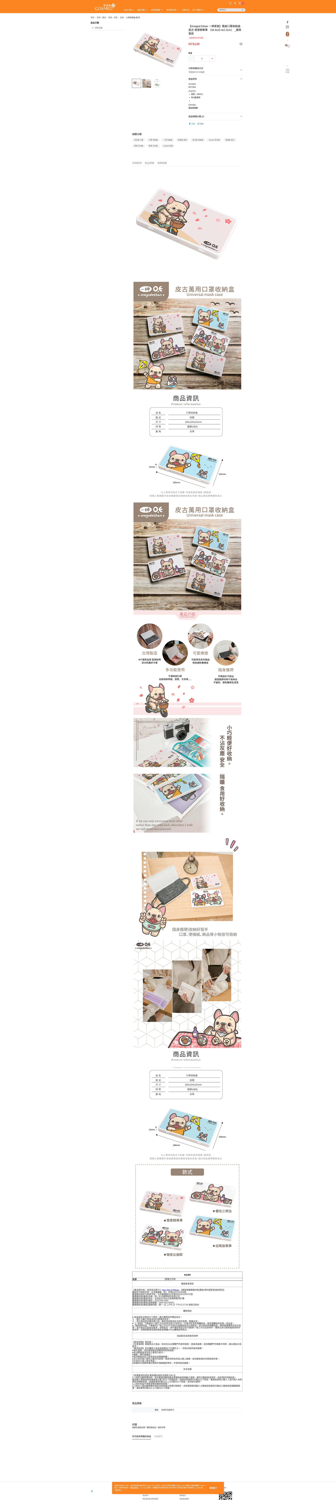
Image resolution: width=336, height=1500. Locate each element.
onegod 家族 (168, 146)
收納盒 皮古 (229, 140)
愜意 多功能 (138, 146)
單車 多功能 (153, 146)
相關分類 (137, 134)
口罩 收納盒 (153, 140)
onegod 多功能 (214, 140)
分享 (193, 124)
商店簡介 (146, 1495)
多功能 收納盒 (197, 140)
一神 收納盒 (167, 140)
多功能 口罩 (138, 140)
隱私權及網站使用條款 (150, 1499)
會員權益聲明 (184, 1499)
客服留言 (183, 1495)
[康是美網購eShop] (105, 7)
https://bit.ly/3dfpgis (170, 1290)
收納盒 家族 (182, 140)
